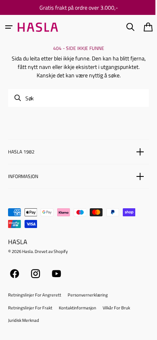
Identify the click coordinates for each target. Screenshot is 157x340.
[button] (9, 27)
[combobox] (75, 98)
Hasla (27, 251)
